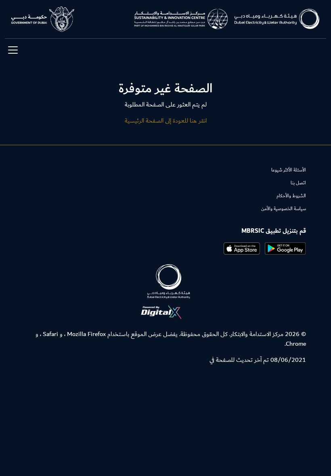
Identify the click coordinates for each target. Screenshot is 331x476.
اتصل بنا (298, 183)
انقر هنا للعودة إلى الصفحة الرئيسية (166, 120)
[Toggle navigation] (13, 50)
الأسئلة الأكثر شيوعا (288, 170)
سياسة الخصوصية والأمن (283, 209)
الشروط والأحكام (291, 196)
